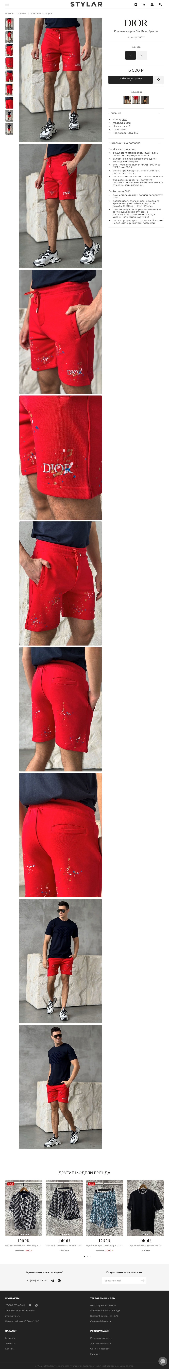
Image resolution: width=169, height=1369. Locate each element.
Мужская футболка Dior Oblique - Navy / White (23, 1245)
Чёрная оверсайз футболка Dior (145, 1245)
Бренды (9, 1348)
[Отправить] (143, 1280)
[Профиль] (152, 4)
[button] (84, 1256)
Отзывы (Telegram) (100, 1321)
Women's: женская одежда (105, 1310)
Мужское (10, 1338)
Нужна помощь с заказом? (45, 1272)
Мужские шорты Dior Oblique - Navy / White (64, 1245)
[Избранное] (144, 4)
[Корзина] (135, 4)
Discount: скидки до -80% (104, 1316)
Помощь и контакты (101, 1338)
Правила (95, 1354)
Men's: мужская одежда (103, 1305)
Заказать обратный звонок (20, 1310)
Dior (124, 119)
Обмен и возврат (99, 1348)
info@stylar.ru (12, 1316)
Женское (10, 1343)
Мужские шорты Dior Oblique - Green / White (104, 1245)
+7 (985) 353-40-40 (37, 1280)
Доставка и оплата (100, 1343)
